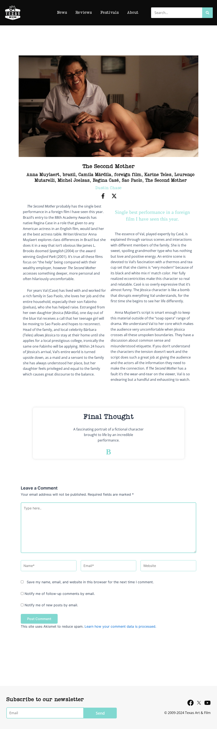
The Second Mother (166, 181)
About (132, 13)
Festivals (109, 13)
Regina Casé (106, 181)
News (62, 13)
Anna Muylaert (43, 175)
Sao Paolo (132, 181)
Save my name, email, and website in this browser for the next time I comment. (90, 582)
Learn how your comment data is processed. (120, 626)
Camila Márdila (94, 175)
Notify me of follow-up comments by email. (60, 593)
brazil (69, 175)
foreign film (127, 175)
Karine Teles (157, 175)
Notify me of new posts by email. (51, 605)
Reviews (83, 13)
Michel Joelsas (74, 181)
